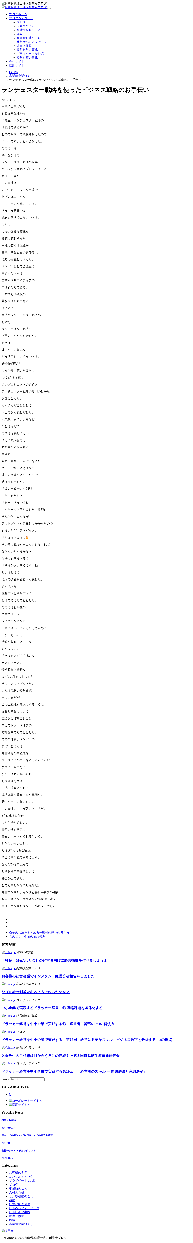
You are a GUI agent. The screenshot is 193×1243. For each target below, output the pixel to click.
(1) (10, 1094)
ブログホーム (18, 14)
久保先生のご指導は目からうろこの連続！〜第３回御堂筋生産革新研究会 (61, 1056)
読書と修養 (24, 45)
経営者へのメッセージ (32, 41)
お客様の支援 (18, 1172)
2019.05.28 (8, 1127)
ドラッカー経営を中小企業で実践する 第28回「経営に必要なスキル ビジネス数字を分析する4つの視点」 (88, 1040)
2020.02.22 (8, 1158)
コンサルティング (21, 1176)
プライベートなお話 (30, 53)
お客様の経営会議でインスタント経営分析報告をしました (48, 976)
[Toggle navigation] (49, 8)
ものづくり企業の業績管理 (27, 936)
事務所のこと (26, 26)
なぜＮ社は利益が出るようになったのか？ (36, 992)
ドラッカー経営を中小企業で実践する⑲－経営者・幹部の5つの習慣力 (58, 1024)
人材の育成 (16, 1192)
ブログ (21, 22)
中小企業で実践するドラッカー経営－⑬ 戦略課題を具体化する (52, 1008)
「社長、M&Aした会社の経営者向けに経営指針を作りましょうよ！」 (58, 960)
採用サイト (16, 65)
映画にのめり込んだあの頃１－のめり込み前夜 (27, 1135)
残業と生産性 (9, 1120)
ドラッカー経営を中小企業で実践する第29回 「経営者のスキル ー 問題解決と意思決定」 (74, 1071)
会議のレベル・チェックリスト (19, 1150)
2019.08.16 (8, 1143)
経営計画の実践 (27, 57)
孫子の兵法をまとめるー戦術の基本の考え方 (39, 932)
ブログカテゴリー (21, 18)
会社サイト (16, 61)
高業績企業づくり (29, 37)
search (5, 1079)
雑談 (20, 34)
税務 (12, 1200)
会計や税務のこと (29, 30)
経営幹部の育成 (27, 49)
